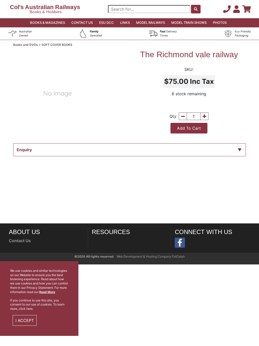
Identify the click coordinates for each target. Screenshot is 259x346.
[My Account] (237, 9)
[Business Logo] (44, 8)
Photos (220, 23)
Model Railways (150, 23)
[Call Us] (228, 9)
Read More (47, 292)
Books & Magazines (47, 23)
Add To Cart (189, 128)
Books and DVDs (26, 45)
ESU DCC (106, 23)
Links (125, 23)
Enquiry (24, 149)
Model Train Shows (189, 23)
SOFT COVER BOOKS (56, 45)
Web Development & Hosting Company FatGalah (151, 256)
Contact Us (82, 23)
